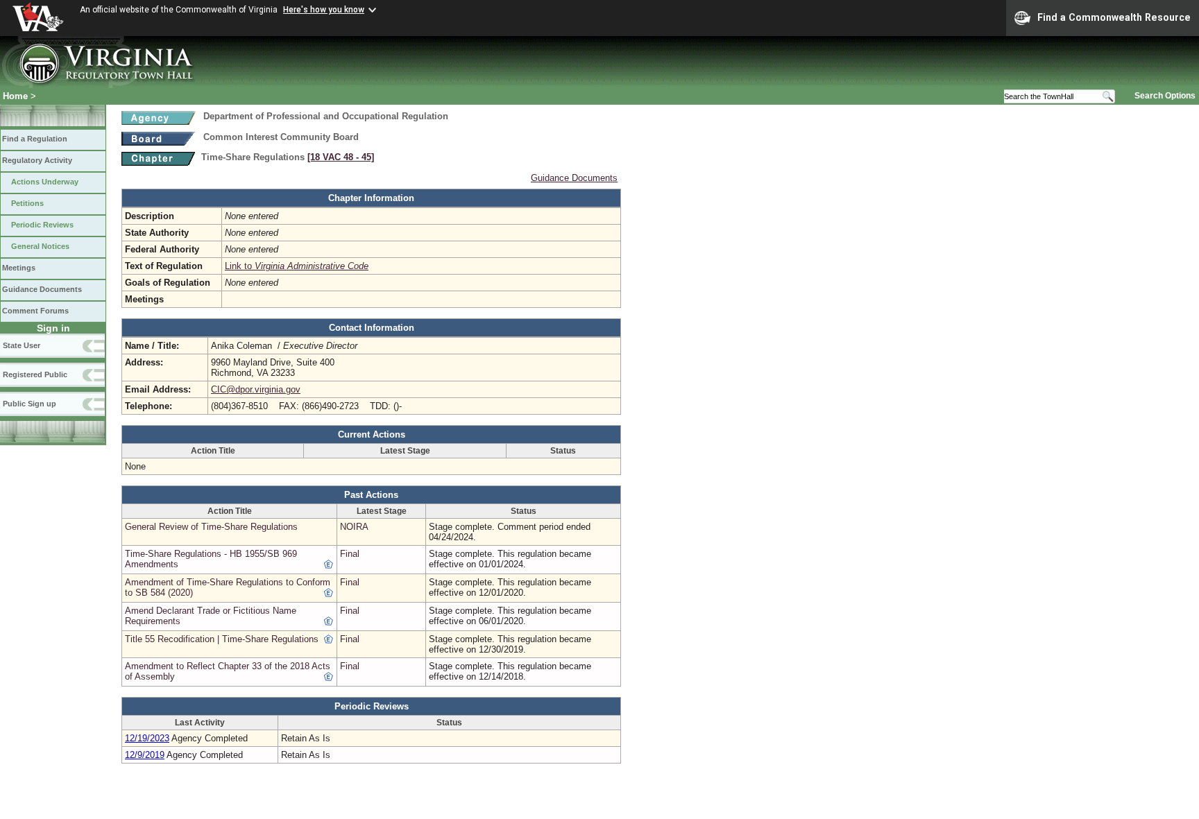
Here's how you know (323, 10)
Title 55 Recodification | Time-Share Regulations (221, 639)
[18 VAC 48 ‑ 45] (340, 157)
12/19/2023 (147, 738)
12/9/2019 (144, 755)
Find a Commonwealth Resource (1114, 17)
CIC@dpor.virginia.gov (255, 389)
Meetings (18, 268)
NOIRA (354, 526)
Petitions (27, 203)
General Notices (40, 246)
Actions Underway (44, 182)
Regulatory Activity (37, 160)
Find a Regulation (34, 139)
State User (21, 345)
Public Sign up (29, 403)
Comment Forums (35, 311)
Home (15, 96)
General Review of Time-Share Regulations (211, 526)
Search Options (1165, 96)
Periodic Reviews (42, 225)
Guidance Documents (42, 289)
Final (349, 554)
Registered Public (35, 374)
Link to (296, 266)
